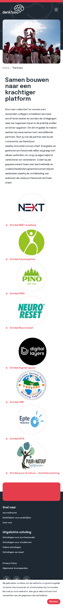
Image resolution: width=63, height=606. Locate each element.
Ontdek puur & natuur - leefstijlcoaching (34, 473)
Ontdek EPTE (16, 439)
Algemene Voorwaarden (15, 568)
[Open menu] (56, 9)
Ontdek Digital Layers (22, 368)
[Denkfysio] (13, 9)
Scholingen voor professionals (19, 537)
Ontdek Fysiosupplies (22, 259)
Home (6, 68)
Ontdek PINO (17, 294)
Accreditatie (10, 513)
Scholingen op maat (13, 552)
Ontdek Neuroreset (21, 328)
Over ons (7, 523)
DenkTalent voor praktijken (17, 518)
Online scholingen (12, 547)
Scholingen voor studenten (17, 542)
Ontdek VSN (16, 402)
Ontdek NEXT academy (22, 225)
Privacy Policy (10, 563)
